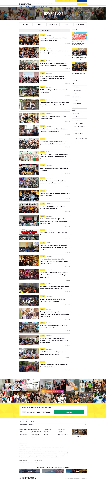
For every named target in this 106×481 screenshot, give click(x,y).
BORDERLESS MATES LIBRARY (78, 134)
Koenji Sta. (31, 452)
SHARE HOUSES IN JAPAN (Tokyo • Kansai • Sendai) (31, 6)
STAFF (21, 432)
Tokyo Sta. (43, 456)
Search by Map (35, 432)
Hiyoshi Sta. (45, 450)
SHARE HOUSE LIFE (53, 24)
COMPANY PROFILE (61, 429)
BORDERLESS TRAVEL (78, 123)
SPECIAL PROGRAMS (80, 24)
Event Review (76, 116)
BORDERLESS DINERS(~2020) (80, 138)
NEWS (39, 24)
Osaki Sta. (60, 452)
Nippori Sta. (45, 452)
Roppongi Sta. (32, 454)
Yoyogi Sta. (62, 456)
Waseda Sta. (52, 456)
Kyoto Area (20, 462)
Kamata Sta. (66, 450)
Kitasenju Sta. (21, 452)
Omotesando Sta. (21, 454)
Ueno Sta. (47, 456)
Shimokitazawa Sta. (50, 454)
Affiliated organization (62, 434)
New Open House (77, 90)
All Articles (25, 24)
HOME (20, 6)
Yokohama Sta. (57, 456)
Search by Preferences (36, 431)
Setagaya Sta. (27, 456)
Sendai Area (36, 462)
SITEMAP (59, 432)
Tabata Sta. (38, 456)
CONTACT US (69, 412)
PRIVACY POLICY (60, 431)
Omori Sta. (65, 452)
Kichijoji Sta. (26, 452)
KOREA (29, 471)
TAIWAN (76, 471)
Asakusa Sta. (31, 450)
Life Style (75, 100)
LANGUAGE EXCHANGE (78, 126)
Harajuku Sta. (40, 450)
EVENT (66, 24)
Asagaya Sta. (26, 450)
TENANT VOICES (59, 4)
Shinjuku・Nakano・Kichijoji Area (24, 448)
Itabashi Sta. (61, 450)
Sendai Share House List (38, 460)
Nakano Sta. (40, 452)
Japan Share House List (22, 443)
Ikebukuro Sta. (55, 450)
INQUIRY (75, 4)
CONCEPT (21, 431)
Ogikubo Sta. (27, 454)
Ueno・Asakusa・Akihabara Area (36, 448)
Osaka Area (25, 462)
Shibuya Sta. (44, 454)
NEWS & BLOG (67, 4)
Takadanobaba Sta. (33, 456)
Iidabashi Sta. (50, 450)
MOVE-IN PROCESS (82, 3)
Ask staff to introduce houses (36, 437)
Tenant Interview (77, 103)
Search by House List (36, 434)
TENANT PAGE (60, 436)
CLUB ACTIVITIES (77, 130)
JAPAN (53, 471)
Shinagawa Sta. (56, 454)
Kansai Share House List (23, 460)
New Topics (76, 87)
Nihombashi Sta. (50, 452)
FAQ (72, 4)
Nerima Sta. (56, 452)
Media (74, 93)
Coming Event (76, 113)
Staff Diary (75, 106)
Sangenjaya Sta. (38, 454)
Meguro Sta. (35, 452)
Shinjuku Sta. (62, 454)
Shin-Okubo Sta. (21, 456)
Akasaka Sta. (21, 450)
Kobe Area (30, 462)
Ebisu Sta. (35, 450)
